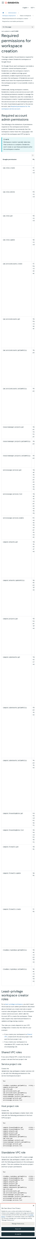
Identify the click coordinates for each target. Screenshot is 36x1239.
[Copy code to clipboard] (32, 1085)
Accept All (18, 1234)
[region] (18, 1220)
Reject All (18, 1229)
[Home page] (3, 12)
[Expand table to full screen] (32, 155)
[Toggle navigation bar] (2, 2)
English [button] (25, 8)
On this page (7, 27)
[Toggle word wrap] (28, 1085)
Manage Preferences (18, 1223)
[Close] (33, 1206)
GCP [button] (32, 8)
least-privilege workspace (14, 1004)
